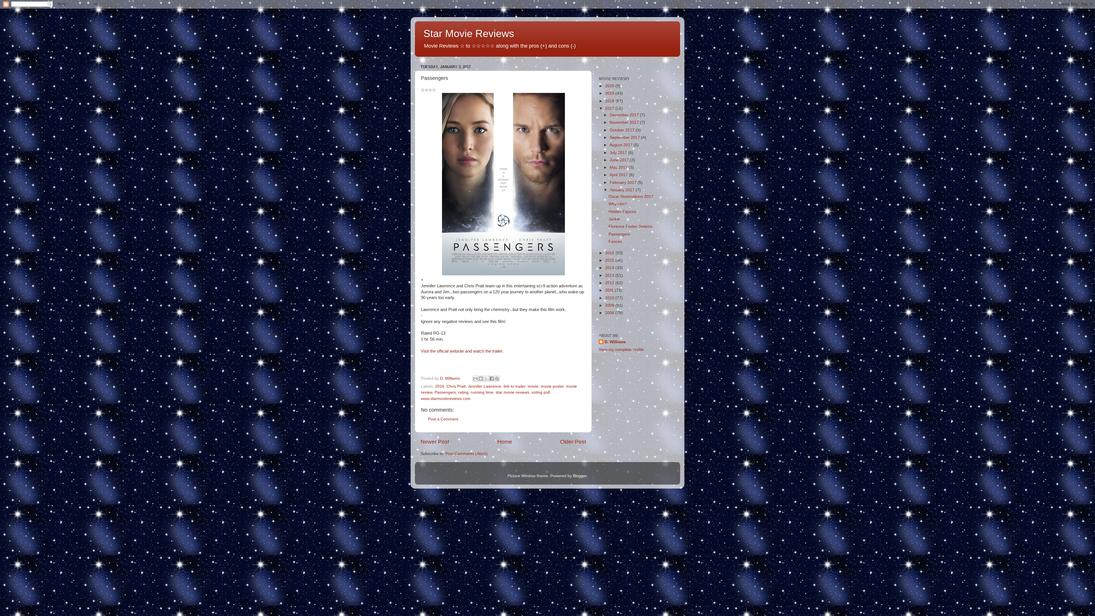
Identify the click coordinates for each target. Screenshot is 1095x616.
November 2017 (625, 122)
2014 (610, 268)
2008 (610, 313)
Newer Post (435, 442)
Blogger (580, 476)
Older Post (573, 442)
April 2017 (619, 175)
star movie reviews (512, 392)
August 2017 (622, 145)
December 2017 (625, 115)
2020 (610, 86)
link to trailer (514, 386)
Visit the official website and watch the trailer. (462, 351)
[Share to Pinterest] (497, 378)
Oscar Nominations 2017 (631, 196)
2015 (610, 260)
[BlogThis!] (481, 378)
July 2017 (619, 153)
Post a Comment (443, 419)
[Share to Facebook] (491, 378)
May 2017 (619, 167)
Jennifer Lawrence (484, 386)
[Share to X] (486, 378)
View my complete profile (621, 349)
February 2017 (624, 182)
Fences (615, 241)
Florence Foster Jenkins (630, 226)
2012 (610, 283)
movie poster (552, 386)
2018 (610, 101)
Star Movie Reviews (468, 33)
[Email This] (475, 378)
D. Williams (615, 342)
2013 (610, 275)
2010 (610, 298)
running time (482, 392)
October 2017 (623, 130)
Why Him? (618, 204)
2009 (610, 305)
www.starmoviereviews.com (446, 399)
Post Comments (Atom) (466, 454)
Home (504, 442)
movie (533, 386)
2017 (610, 108)
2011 (610, 290)
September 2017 (625, 137)
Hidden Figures (622, 212)
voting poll (541, 392)
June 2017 (620, 160)
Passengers (445, 392)
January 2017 (623, 190)
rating (463, 392)
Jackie (614, 219)
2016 (439, 386)
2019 (610, 93)
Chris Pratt (456, 386)
